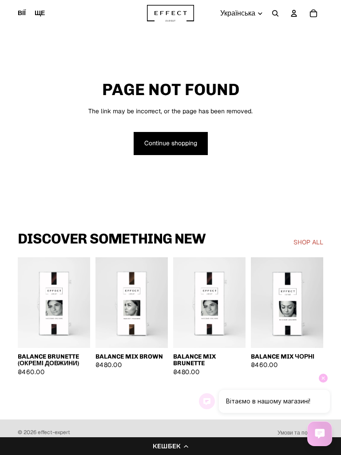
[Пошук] (275, 13)
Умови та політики (300, 432)
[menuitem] (39, 13)
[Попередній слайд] (27, 302)
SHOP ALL (308, 242)
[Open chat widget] (319, 433)
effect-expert (54, 432)
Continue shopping (170, 143)
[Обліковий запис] (294, 13)
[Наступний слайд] (80, 302)
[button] (170, 446)
